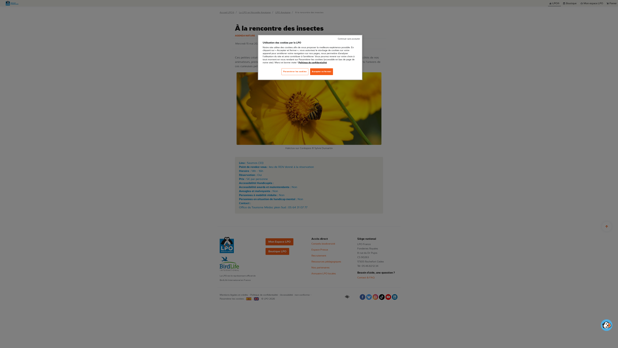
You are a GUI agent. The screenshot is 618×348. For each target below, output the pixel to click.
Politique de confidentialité (312, 62)
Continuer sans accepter (349, 39)
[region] (310, 57)
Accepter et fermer (321, 71)
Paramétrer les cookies (295, 71)
